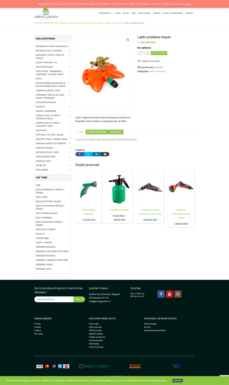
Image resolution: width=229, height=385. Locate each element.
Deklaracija (115, 132)
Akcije (126, 13)
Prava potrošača (96, 340)
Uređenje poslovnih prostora (52, 251)
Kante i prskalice (113, 23)
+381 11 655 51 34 (137, 294)
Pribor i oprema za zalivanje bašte (86, 23)
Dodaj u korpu (159, 53)
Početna (38, 23)
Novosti (40, 234)
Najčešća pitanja (96, 334)
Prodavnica (104, 13)
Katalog (156, 13)
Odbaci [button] (188, 4)
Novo (117, 13)
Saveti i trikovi (44, 242)
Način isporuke (95, 327)
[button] (128, 39)
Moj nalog (38, 334)
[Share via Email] (105, 154)
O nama (37, 324)
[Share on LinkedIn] (96, 154)
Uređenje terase (44, 264)
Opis (81, 132)
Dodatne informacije (97, 132)
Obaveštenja (42, 238)
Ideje (133, 13)
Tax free (147, 327)
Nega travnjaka (44, 217)
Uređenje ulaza (44, 269)
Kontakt (189, 13)
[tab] (81, 132)
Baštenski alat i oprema (55, 23)
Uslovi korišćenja (96, 347)
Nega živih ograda (45, 229)
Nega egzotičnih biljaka (48, 201)
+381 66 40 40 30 (137, 296)
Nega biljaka (144, 13)
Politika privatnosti (97, 337)
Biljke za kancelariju (173, 13)
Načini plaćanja (95, 330)
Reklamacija (94, 344)
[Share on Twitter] (88, 154)
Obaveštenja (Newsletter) (155, 330)
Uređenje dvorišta (45, 247)
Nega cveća (41, 197)
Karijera (37, 330)
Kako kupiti (94, 324)
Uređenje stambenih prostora (52, 260)
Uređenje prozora (45, 255)
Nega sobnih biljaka (46, 213)
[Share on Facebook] (79, 154)
